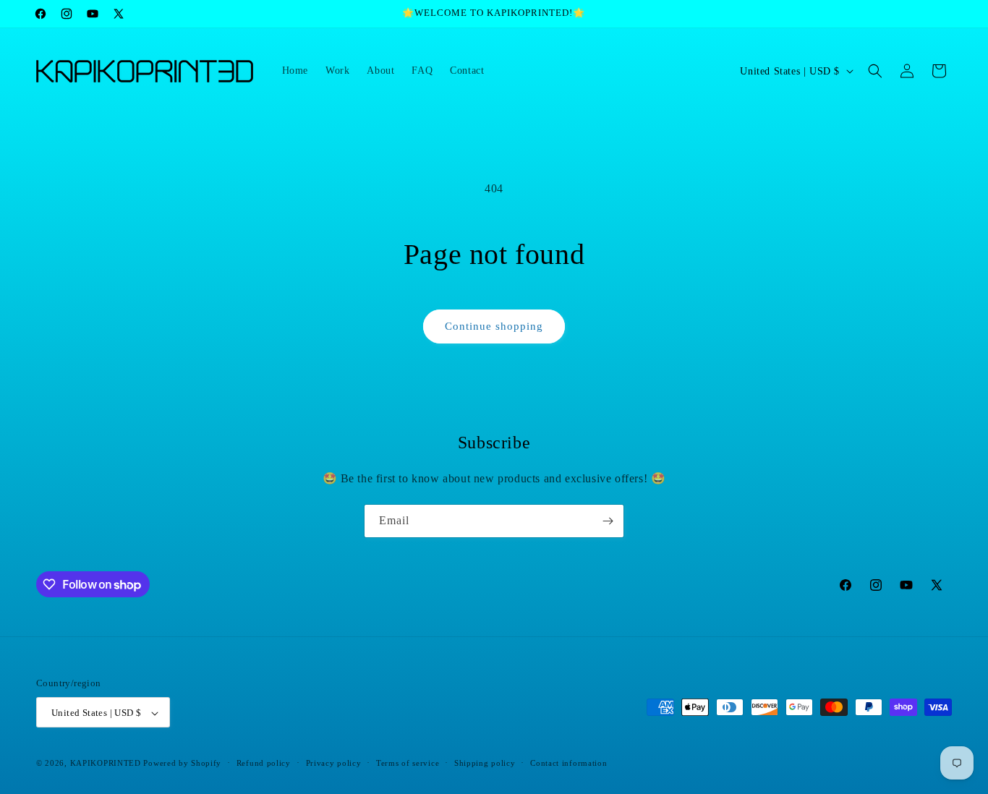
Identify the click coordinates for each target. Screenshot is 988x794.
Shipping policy (485, 763)
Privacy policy (334, 763)
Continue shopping (494, 326)
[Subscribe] (607, 521)
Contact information (568, 763)
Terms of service (407, 763)
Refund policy (264, 763)
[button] (875, 71)
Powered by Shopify (182, 763)
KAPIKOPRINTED (105, 763)
